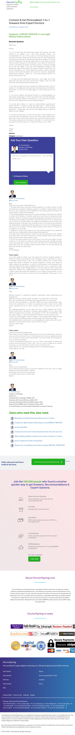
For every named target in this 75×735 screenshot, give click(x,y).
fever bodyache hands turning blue (28, 441)
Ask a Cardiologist (37, 703)
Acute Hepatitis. (21, 427)
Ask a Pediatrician (51, 703)
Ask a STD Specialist (59, 705)
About (41, 671)
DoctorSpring (9, 662)
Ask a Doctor (7, 675)
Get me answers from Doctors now (47, 462)
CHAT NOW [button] (34, 559)
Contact (41, 679)
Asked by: (12, 133)
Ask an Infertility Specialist (22, 708)
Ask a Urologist (7, 708)
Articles (32, 695)
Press (41, 684)
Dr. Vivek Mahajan (24, 145)
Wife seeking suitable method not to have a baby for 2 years (38, 436)
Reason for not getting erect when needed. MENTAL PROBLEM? (40, 445)
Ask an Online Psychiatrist (23, 705)
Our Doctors (45, 2)
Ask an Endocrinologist (39, 708)
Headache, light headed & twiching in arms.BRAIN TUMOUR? (38, 423)
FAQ (4, 688)
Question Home (23, 27)
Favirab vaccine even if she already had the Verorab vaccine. (38, 432)
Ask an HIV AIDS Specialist (56, 708)
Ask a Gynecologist (24, 703)
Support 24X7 (55, 2)
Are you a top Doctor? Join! (48, 675)
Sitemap (26, 695)
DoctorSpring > (14, 27)
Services (6, 679)
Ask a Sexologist (8, 705)
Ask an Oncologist (64, 703)
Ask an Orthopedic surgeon (42, 705)
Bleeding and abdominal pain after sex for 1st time (35, 418)
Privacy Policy (7, 695)
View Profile (24, 149)
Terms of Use (17, 695)
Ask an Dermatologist (9, 703)
